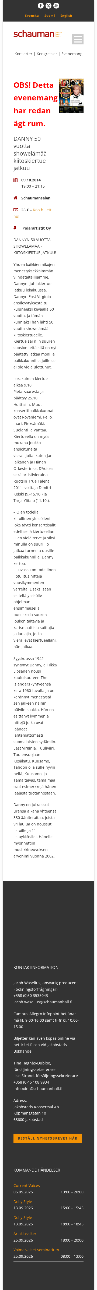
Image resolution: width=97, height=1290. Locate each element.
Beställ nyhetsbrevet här (48, 1138)
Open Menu (78, 39)
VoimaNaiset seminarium (36, 1249)
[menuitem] (32, 15)
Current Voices (26, 1185)
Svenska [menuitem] (32, 15)
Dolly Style (22, 1201)
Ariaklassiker (24, 1233)
